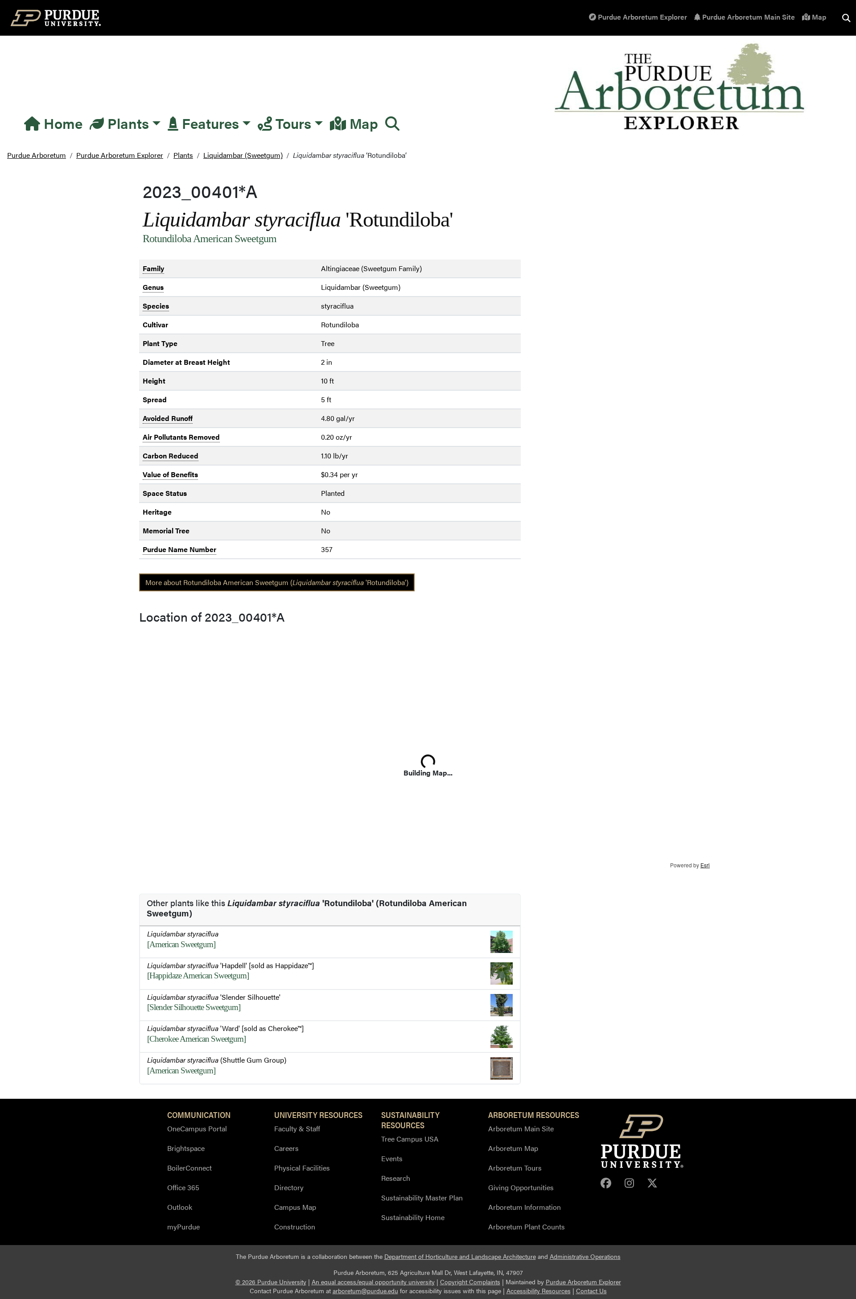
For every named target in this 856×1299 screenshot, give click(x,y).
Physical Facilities (302, 1168)
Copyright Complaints (470, 1282)
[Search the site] (846, 18)
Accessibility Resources (538, 1291)
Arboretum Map (513, 1148)
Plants (126, 123)
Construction (294, 1226)
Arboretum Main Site (521, 1128)
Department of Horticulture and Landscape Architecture (460, 1256)
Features (208, 123)
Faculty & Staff (297, 1128)
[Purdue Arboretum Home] (681, 87)
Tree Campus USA (410, 1139)
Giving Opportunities (521, 1187)
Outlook (179, 1207)
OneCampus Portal (197, 1128)
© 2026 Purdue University (270, 1282)
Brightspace (186, 1148)
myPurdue (183, 1226)
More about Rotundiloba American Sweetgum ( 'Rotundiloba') (276, 582)
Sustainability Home (412, 1217)
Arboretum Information (524, 1207)
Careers (286, 1148)
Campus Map (295, 1207)
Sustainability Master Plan (422, 1197)
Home (61, 123)
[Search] (392, 123)
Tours (291, 123)
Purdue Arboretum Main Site (747, 17)
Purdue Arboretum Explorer (641, 17)
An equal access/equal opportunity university (373, 1282)
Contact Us (591, 1291)
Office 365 (183, 1187)
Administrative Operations (585, 1256)
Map (818, 17)
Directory (289, 1187)
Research (395, 1178)
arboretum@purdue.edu (365, 1291)
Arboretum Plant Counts (526, 1226)
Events (392, 1158)
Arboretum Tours (515, 1168)
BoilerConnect (189, 1168)
